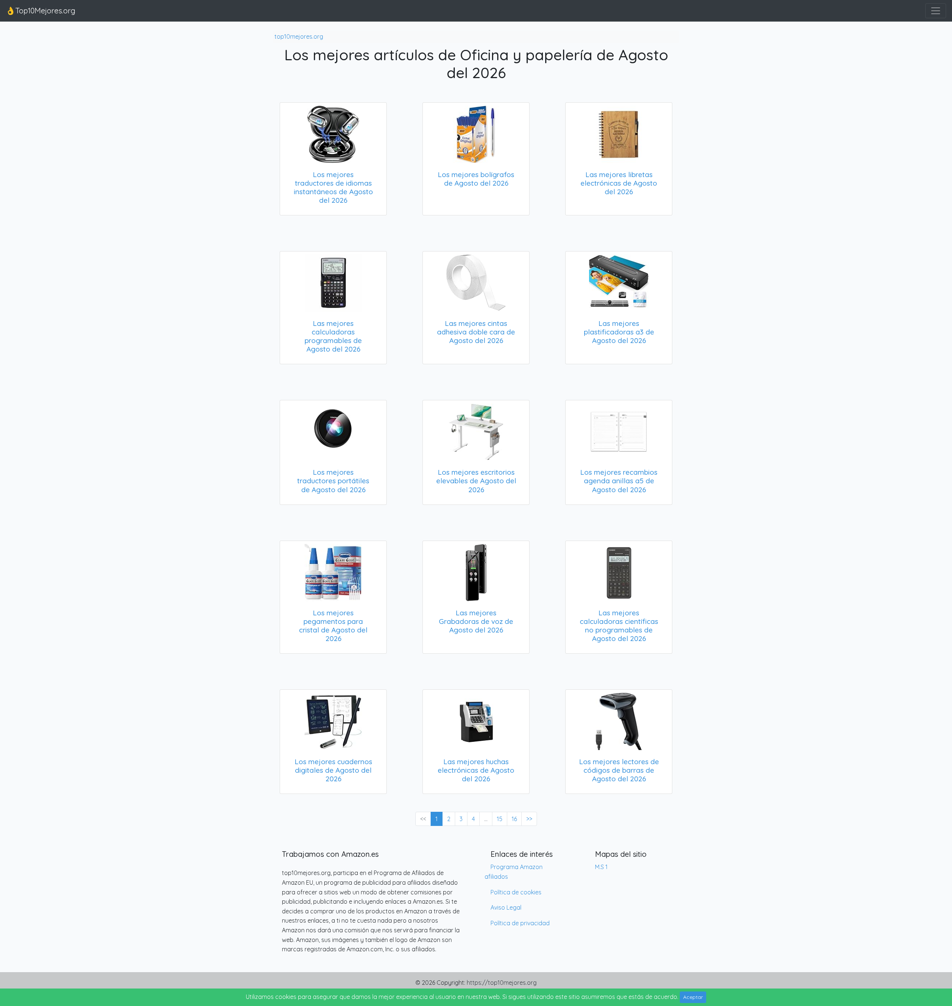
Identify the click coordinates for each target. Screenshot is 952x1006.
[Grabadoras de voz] (476, 571)
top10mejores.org (298, 36)
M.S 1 (601, 867)
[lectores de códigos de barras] (618, 720)
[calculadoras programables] (333, 282)
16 (514, 819)
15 (499, 819)
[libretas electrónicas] (618, 133)
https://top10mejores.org (502, 982)
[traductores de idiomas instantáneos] (333, 133)
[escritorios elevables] (476, 430)
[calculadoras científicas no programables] (618, 571)
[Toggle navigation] (935, 10)
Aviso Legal (506, 907)
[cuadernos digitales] (333, 720)
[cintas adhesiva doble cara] (476, 282)
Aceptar (693, 997)
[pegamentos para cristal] (333, 571)
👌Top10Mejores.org (40, 10)
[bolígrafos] (476, 133)
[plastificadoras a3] (618, 282)
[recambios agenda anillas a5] (618, 430)
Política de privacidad (520, 923)
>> (529, 819)
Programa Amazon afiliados (514, 871)
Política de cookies (516, 892)
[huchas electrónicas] (476, 720)
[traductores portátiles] (333, 430)
